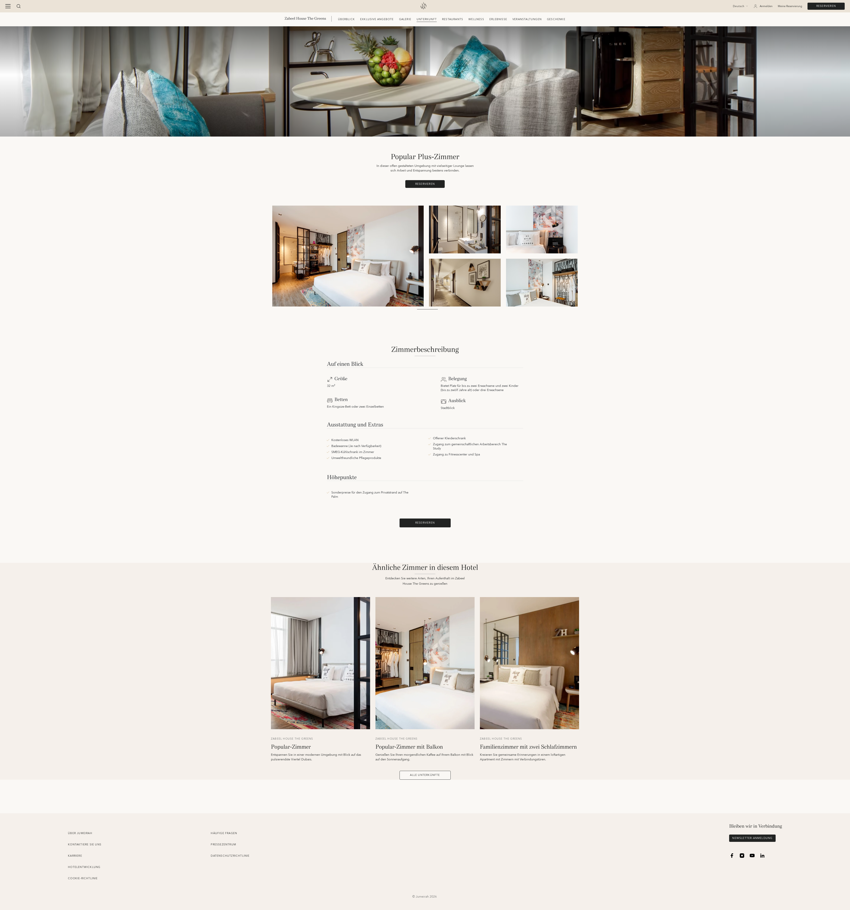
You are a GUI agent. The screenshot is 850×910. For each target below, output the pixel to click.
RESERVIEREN (826, 6)
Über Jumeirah (80, 833)
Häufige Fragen (224, 833)
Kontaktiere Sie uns (84, 844)
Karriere (75, 856)
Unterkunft (427, 19)
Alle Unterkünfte (425, 775)
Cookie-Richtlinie (83, 878)
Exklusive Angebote (377, 19)
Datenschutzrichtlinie (230, 856)
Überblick (346, 19)
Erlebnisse (498, 19)
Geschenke (556, 19)
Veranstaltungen (527, 19)
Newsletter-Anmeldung (752, 838)
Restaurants (452, 19)
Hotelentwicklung (84, 867)
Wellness (476, 19)
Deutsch (738, 6)
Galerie (405, 19)
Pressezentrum (223, 844)
